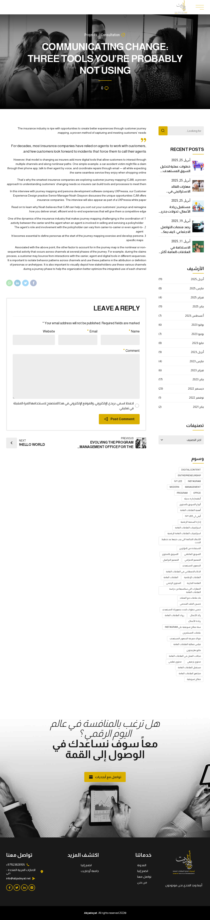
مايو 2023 (198, 343)
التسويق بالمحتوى (170, 554)
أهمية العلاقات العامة (190, 510)
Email (93, 331)
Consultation (110, 35)
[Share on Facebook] (33, 283)
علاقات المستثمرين (192, 632)
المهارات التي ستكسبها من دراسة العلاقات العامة (185, 590)
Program (182, 493)
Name (135, 331)
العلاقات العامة (170, 577)
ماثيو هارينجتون (193, 650)
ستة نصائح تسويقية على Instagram (183, 627)
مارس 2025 (197, 288)
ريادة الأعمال (194, 621)
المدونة (141, 865)
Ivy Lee (178, 481)
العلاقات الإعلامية (192, 577)
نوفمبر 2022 (196, 397)
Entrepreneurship (189, 475)
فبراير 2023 (197, 370)
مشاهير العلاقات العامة (190, 673)
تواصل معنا (144, 876)
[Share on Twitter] (25, 283)
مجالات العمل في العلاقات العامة (185, 656)
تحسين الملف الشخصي (190, 604)
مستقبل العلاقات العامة (189, 667)
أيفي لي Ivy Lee (193, 516)
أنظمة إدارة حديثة (192, 498)
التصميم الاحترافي (193, 560)
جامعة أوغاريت (90, 871)
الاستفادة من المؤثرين (190, 548)
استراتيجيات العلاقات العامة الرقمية (184, 533)
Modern (174, 487)
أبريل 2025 (197, 279)
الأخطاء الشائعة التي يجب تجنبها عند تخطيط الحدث (181, 541)
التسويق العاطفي (192, 554)
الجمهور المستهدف (191, 565)
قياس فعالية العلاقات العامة (187, 644)
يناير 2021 (198, 406)
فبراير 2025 (197, 297)
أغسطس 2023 (194, 315)
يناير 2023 (198, 379)
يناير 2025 (198, 306)
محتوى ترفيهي (194, 661)
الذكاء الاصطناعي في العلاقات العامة (183, 571)
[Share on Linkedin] (17, 283)
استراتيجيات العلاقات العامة (188, 527)
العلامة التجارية (194, 583)
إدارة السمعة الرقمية (190, 522)
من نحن (142, 882)
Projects (90, 35)
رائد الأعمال (195, 615)
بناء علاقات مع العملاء (190, 598)
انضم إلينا (142, 871)
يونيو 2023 (198, 334)
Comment (133, 350)
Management (193, 487)
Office (197, 493)
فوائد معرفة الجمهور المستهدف (185, 638)
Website (49, 331)
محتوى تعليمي (174, 661)
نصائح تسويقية (194, 679)
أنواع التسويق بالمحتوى (190, 504)
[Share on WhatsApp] (9, 283)
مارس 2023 (197, 361)
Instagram (194, 481)
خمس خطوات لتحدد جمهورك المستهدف (181, 609)
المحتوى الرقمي (173, 583)
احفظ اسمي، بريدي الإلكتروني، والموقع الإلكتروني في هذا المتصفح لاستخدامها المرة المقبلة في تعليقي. (73, 405)
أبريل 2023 (197, 352)
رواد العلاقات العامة (174, 615)
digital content (191, 469)
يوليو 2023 (198, 324)
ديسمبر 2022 (196, 388)
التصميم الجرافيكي (171, 560)
